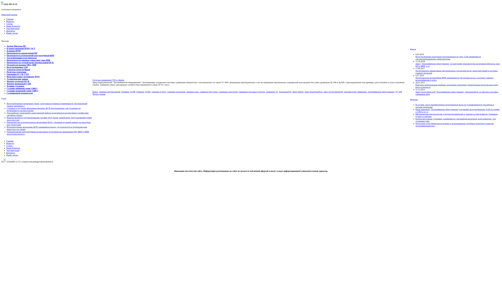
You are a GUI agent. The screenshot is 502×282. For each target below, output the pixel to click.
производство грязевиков (355, 92)
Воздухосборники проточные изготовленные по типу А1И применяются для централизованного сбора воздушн (448, 58)
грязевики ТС (272, 92)
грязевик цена (192, 92)
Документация (12, 28)
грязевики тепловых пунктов (252, 92)
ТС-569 (398, 92)
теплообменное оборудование (381, 92)
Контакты (10, 31)
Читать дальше (98, 94)
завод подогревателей (333, 92)
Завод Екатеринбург (313, 92)
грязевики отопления (228, 92)
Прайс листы (12, 33)
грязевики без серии (209, 92)
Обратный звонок (9, 15)
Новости (10, 21)
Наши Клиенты (13, 26)
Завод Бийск (298, 92)
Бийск (95, 92)
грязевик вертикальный (109, 92)
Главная (9, 19)
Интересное (414, 99)
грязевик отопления (176, 92)
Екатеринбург (285, 92)
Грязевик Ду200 (128, 92)
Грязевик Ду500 (143, 92)
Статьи (9, 24)
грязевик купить (159, 92)
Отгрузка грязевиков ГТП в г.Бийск (108, 80)
